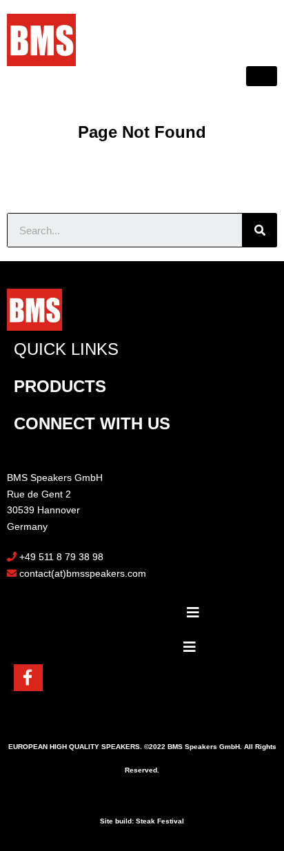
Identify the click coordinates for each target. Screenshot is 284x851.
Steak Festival (160, 821)
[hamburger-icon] (261, 76)
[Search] (260, 230)
